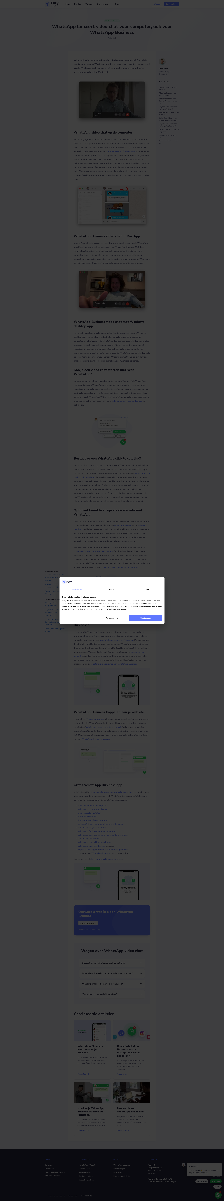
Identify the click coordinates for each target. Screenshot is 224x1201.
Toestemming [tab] (76, 589)
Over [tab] (147, 589)
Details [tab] (112, 589)
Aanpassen (110, 618)
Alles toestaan (145, 618)
